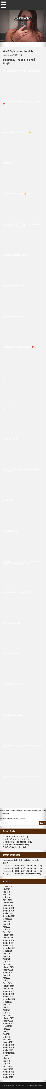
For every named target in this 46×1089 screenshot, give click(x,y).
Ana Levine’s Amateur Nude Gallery (15, 836)
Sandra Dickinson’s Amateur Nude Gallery (27, 866)
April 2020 (6, 1064)
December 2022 (8, 991)
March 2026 (7, 900)
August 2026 (7, 887)
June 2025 (6, 924)
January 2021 (8, 1042)
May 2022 (6, 1010)
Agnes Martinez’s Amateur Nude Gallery (17, 842)
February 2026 (8, 903)
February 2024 (8, 967)
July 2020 (6, 1058)
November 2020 (8, 1048)
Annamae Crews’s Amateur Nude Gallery (11, 810)
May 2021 (6, 1034)
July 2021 (6, 1029)
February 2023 (8, 986)
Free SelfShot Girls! (23, 18)
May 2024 (6, 959)
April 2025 (6, 929)
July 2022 (6, 1005)
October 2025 (8, 913)
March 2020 (7, 1066)
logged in (11, 818)
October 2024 (8, 946)
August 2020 (7, 1056)
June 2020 (6, 1061)
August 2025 (7, 919)
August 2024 (7, 951)
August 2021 (7, 1026)
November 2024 (8, 943)
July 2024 (6, 954)
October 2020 (8, 1050)
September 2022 (9, 999)
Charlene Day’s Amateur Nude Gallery (35, 810)
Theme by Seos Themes (35, 1085)
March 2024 (7, 964)
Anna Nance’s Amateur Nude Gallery (16, 839)
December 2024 (8, 940)
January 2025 (8, 938)
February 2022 (8, 1018)
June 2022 (6, 1007)
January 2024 (8, 970)
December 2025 (8, 908)
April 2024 (6, 962)
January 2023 (8, 989)
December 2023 (8, 972)
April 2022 (6, 1013)
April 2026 (6, 897)
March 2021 (7, 1040)
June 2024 (6, 956)
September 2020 (9, 1053)
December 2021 (8, 1023)
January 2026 (8, 905)
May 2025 (6, 927)
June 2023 (6, 975)
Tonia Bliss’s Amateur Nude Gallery (15, 847)
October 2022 (8, 997)
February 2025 (8, 935)
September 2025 (9, 916)
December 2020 (8, 1045)
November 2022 (8, 994)
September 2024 (9, 948)
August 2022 (7, 1002)
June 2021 (6, 1031)
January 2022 (8, 1021)
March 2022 (7, 1015)
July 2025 (6, 921)
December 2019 (8, 1072)
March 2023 (7, 983)
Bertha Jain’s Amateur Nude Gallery (16, 844)
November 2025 (8, 911)
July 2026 (6, 889)
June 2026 (6, 892)
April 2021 (6, 1037)
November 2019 (8, 1074)
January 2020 (8, 1069)
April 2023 (6, 980)
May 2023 (6, 978)
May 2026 (6, 895)
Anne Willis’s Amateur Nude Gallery (28, 874)
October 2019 (8, 1077)
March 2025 (7, 932)
